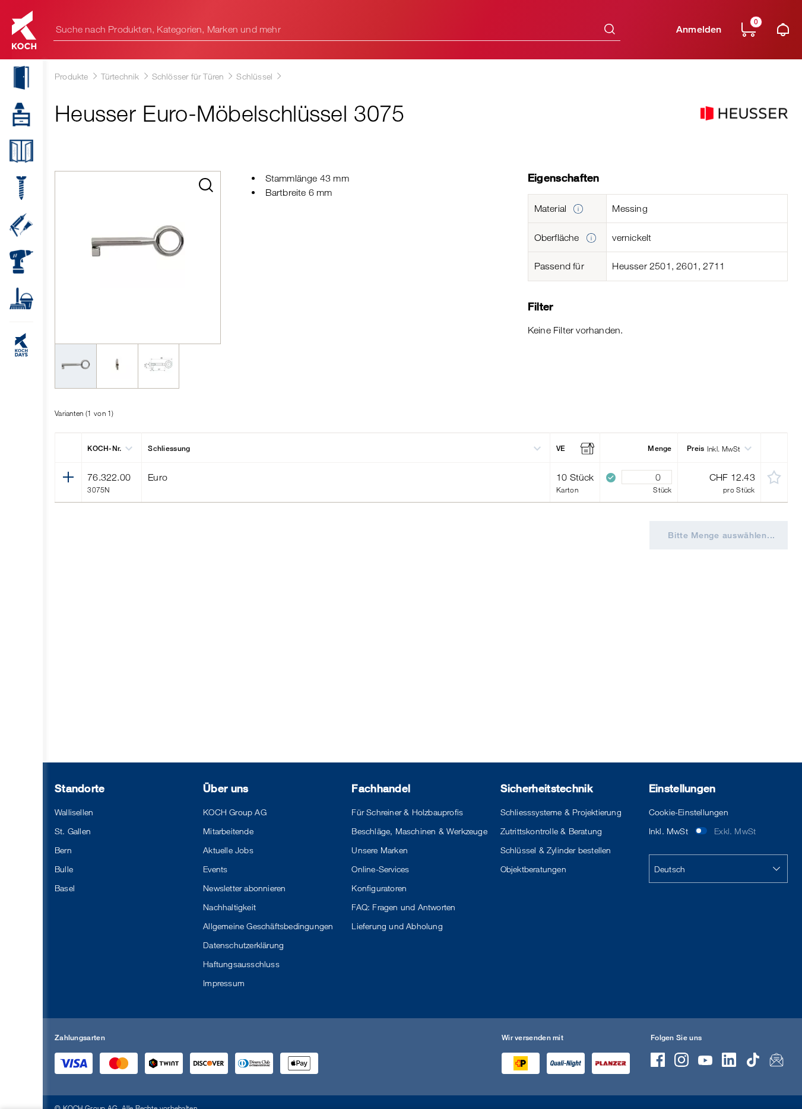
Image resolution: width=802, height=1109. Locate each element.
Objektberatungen (533, 869)
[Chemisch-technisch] (16, 224)
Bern (63, 850)
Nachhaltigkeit (229, 907)
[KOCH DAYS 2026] (16, 344)
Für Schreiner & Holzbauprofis (407, 812)
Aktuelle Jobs (228, 850)
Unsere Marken (379, 850)
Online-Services (380, 869)
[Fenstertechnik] (16, 151)
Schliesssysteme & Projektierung (561, 812)
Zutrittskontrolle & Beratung (551, 831)
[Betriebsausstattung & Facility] (16, 298)
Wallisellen (74, 812)
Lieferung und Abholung (396, 926)
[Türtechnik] (16, 77)
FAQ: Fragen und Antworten (403, 907)
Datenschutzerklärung (243, 945)
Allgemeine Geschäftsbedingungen (268, 926)
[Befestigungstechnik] (16, 188)
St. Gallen (73, 831)
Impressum (224, 983)
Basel (65, 888)
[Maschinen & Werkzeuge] (16, 261)
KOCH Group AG (235, 812)
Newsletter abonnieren (244, 888)
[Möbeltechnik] (16, 114)
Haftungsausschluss (241, 964)
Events (215, 869)
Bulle (64, 869)
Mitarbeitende (228, 831)
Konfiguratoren (379, 888)
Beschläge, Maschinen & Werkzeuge (419, 831)
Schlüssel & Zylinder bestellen (555, 850)
